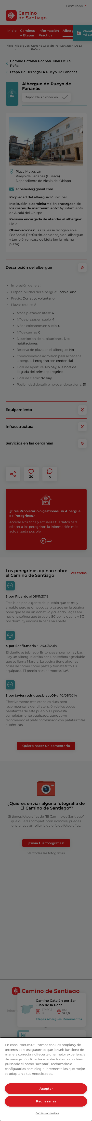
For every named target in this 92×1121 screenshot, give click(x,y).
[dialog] (46, 1079)
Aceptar (46, 1088)
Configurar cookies (47, 1113)
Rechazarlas (46, 1101)
